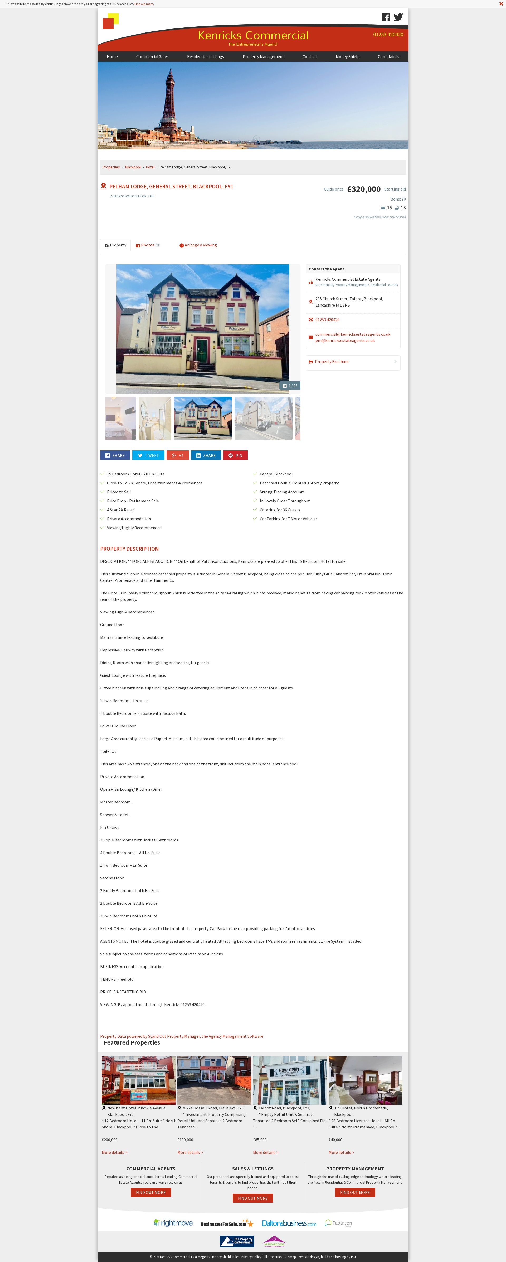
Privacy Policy (251, 1257)
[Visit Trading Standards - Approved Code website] (274, 1241)
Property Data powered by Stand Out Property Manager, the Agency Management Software (181, 1036)
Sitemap (290, 1257)
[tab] (170, 242)
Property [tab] (117, 244)
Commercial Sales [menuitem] (152, 56)
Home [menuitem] (112, 56)
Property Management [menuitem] (263, 56)
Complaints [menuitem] (388, 56)
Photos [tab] (149, 244)
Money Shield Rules (225, 1257)
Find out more (143, 4)
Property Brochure (331, 361)
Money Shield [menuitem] (347, 56)
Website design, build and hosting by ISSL (327, 1257)
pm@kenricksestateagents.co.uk (345, 340)
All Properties (273, 1257)
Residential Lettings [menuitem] (205, 56)
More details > (114, 1152)
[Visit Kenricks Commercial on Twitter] (397, 17)
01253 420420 (327, 319)
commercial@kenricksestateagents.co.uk (352, 334)
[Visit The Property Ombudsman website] (237, 1241)
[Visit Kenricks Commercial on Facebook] (386, 17)
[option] (202, 329)
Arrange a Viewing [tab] (200, 244)
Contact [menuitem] (310, 56)
